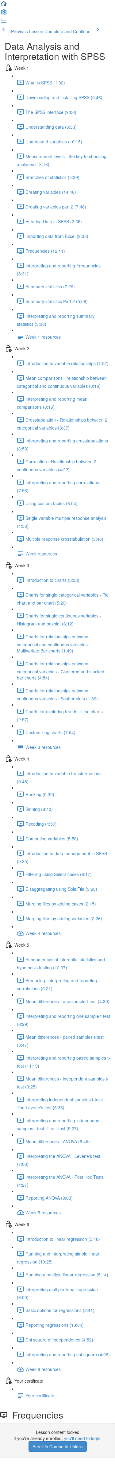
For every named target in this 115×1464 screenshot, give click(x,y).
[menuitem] (3, 14)
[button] (3, 5)
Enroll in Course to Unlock (58, 1446)
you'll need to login (82, 1438)
